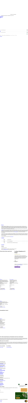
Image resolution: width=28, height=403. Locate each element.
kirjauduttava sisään (5, 249)
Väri (15, 260)
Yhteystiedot (1, 16)
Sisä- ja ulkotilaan (11, 279)
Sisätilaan (1, 36)
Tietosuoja (1, 400)
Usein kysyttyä (1, 374)
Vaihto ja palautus (2, 384)
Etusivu (1, 35)
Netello (1, 401)
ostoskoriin (4, 289)
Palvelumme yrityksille (2, 370)
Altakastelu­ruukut (8, 35)
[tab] (14, 231)
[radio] (16, 261)
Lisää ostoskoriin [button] (2, 288)
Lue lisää (1, 306)
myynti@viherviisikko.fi (9, 347)
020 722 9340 (1, 347)
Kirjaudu (2, 17)
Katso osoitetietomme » (19, 264)
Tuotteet (3, 35)
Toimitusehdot (1, 383)
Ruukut (5, 35)
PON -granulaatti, (16, 231)
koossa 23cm (11, 236)
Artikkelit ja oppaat (2, 372)
